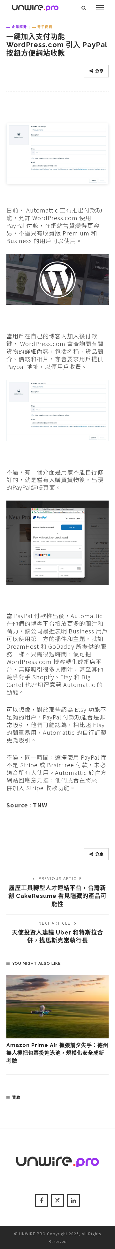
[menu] (100, 7)
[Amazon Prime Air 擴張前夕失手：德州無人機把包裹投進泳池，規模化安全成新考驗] (57, 1006)
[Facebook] (41, 1200)
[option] (57, 1020)
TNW (40, 805)
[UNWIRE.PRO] (35, 7)
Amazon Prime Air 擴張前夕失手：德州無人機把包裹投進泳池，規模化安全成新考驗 (57, 1053)
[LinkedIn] (73, 1200)
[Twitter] (57, 1200)
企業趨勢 (19, 27)
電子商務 (45, 27)
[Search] (84, 7)
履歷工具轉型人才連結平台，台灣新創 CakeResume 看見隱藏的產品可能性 (57, 895)
